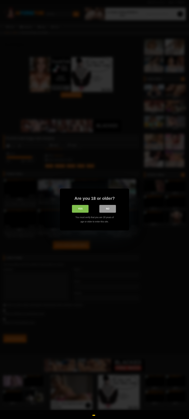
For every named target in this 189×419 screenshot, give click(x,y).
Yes (80, 209)
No (107, 209)
